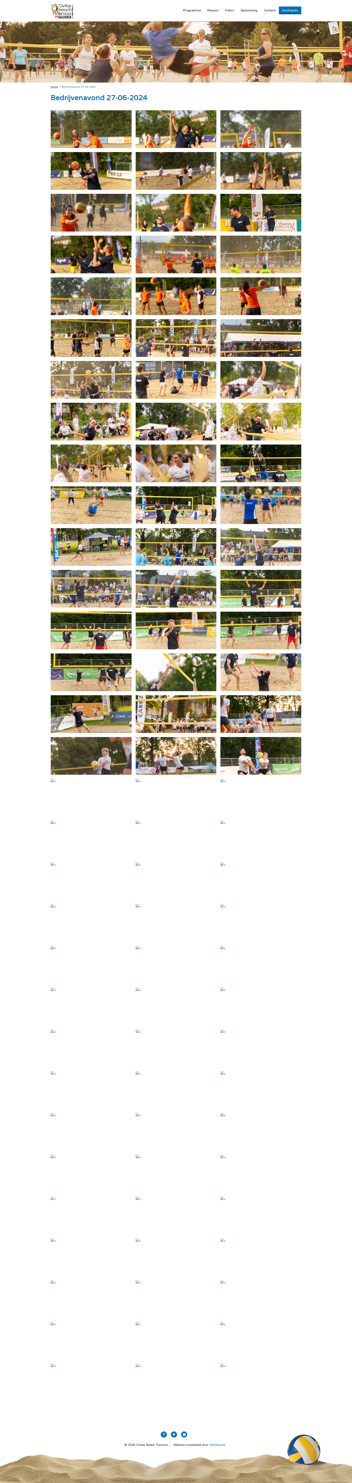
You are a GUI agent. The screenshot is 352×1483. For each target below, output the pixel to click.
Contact (270, 10)
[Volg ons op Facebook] (164, 1434)
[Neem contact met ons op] (184, 1434)
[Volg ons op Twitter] (174, 1434)
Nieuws (213, 10)
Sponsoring (249, 10)
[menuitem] (192, 10)
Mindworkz (218, 1445)
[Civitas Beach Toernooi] (62, 11)
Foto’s (229, 10)
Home (54, 86)
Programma (192, 10)
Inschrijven (290, 10)
